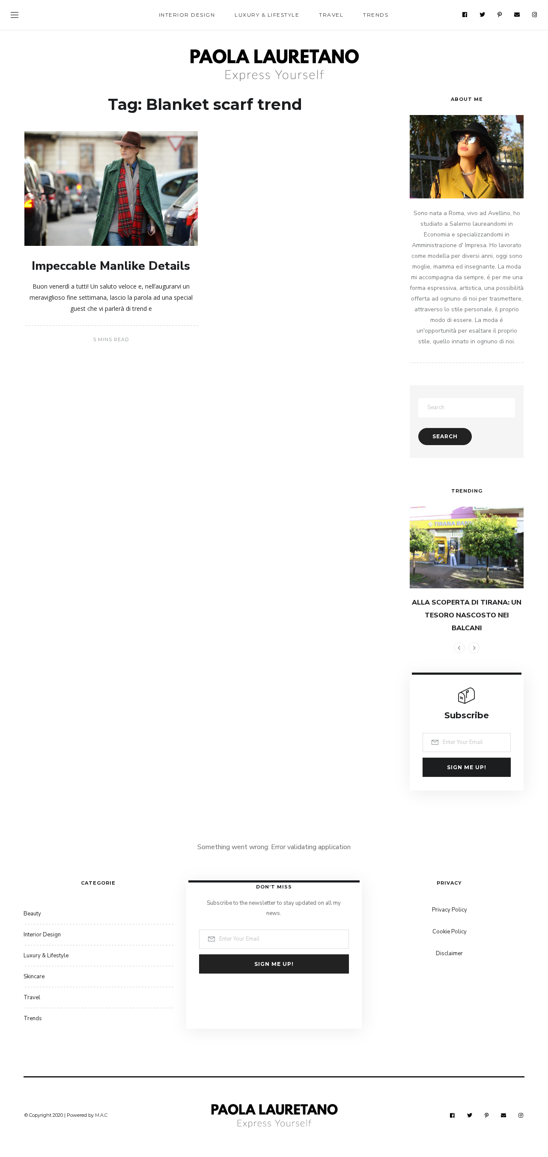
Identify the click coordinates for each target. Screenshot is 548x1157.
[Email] (517, 14)
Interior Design (187, 15)
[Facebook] (465, 14)
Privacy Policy (449, 910)
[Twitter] (482, 14)
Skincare (34, 976)
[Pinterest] (499, 14)
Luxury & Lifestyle (267, 15)
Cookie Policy (449, 932)
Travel (331, 15)
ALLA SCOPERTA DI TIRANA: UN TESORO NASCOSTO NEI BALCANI (466, 615)
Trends (375, 15)
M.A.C (101, 1115)
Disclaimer (449, 953)
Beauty (32, 914)
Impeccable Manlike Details (111, 266)
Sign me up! (466, 767)
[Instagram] (534, 14)
